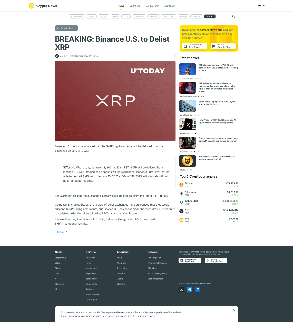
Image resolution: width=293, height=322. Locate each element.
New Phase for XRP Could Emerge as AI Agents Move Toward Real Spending (217, 121)
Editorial (135, 6)
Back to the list (67, 28)
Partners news (92, 294)
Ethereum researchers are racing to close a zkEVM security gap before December (218, 139)
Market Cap (152, 6)
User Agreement (155, 278)
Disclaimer (153, 268)
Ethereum (138, 16)
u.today (59, 232)
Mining (183, 16)
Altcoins (153, 16)
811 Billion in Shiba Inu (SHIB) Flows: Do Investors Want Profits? (217, 157)
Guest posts (91, 284)
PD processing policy (157, 273)
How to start (91, 299)
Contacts (121, 273)
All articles (90, 257)
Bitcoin (104, 16)
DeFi (115, 16)
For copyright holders (157, 263)
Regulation (90, 273)
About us (169, 6)
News (121, 6)
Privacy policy (154, 257)
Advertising (122, 268)
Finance (196, 16)
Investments (91, 268)
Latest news (76, 16)
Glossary (121, 284)
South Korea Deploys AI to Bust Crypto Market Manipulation (217, 103)
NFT (126, 16)
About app (121, 263)
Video (91, 16)
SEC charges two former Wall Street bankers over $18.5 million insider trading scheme (218, 68)
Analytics (90, 289)
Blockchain (169, 16)
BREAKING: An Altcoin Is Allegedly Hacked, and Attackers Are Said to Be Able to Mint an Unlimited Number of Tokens (217, 87)
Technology (91, 278)
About (119, 257)
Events (120, 278)
